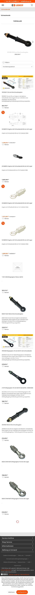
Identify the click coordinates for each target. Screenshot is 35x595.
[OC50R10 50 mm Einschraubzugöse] (17, 39)
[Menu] (3, 5)
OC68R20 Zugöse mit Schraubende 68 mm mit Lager (17, 203)
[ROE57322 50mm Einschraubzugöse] (17, 304)
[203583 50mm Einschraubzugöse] (17, 415)
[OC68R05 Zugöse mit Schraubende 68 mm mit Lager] (17, 156)
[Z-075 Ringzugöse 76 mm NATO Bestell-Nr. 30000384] (17, 378)
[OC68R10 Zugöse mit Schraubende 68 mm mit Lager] (17, 119)
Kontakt (28, 555)
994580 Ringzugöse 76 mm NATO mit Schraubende (17, 351)
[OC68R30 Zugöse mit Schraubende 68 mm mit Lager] (17, 230)
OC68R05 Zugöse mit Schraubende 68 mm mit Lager (17, 166)
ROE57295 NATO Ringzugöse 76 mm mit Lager (15, 461)
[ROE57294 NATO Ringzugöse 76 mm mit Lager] (17, 489)
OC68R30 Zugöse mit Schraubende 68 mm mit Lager (17, 240)
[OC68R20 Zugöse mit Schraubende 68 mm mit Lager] (17, 193)
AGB (29, 562)
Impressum (17, 565)
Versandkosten (6, 570)
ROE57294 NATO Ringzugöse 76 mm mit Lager (15, 498)
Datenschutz (21, 562)
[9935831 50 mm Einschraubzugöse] (17, 82)
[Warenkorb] (32, 4)
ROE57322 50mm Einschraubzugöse (12, 314)
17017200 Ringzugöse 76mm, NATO (12, 277)
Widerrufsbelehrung (9, 562)
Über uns (21, 555)
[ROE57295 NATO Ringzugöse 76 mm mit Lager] (17, 452)
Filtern (7, 62)
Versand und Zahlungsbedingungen (17, 559)
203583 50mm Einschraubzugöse (11, 424)
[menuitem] (3, 5)
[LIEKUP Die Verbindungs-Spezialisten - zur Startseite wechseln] (17, 5)
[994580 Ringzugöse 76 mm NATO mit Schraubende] (17, 341)
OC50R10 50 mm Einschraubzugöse (17, 52)
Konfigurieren (22, 592)
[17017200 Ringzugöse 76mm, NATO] (17, 267)
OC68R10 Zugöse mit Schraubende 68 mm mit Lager (17, 129)
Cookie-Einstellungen (9, 555)
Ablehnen (11, 592)
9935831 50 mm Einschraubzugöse (12, 92)
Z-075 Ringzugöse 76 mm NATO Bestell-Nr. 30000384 (17, 388)
